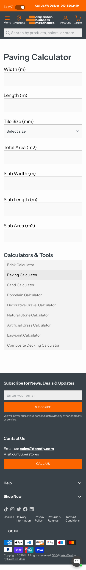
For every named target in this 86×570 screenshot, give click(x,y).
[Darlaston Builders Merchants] (40, 19)
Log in (12, 531)
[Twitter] (19, 509)
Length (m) (15, 95)
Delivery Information (23, 518)
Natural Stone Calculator (28, 315)
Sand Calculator (20, 285)
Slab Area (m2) (19, 225)
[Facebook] (25, 509)
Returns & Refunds (54, 518)
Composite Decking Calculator (33, 345)
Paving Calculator (22, 275)
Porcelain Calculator (24, 295)
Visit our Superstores (21, 454)
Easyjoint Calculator (24, 335)
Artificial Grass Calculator (29, 325)
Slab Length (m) (20, 199)
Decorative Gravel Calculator (31, 305)
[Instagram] (12, 509)
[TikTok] (6, 509)
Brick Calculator (20, 264)
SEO (55, 555)
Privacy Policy (39, 518)
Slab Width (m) (20, 173)
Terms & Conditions (73, 518)
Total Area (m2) (20, 147)
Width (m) (15, 69)
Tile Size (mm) (19, 121)
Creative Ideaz (16, 559)
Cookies (9, 517)
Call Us (43, 464)
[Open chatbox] (76, 561)
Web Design (68, 555)
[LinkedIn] (31, 509)
